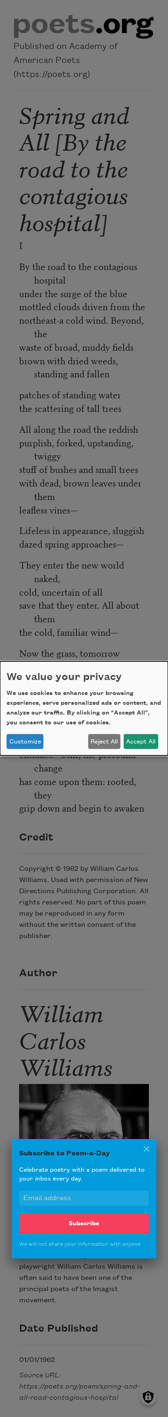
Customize (25, 741)
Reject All (104, 741)
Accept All (140, 741)
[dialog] (84, 708)
